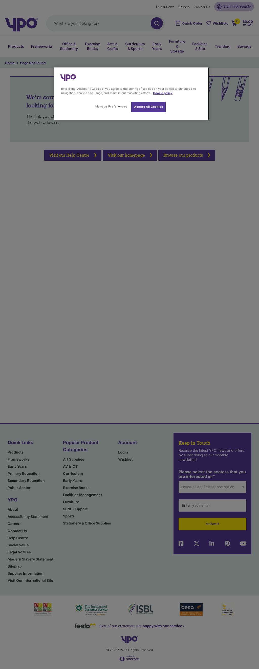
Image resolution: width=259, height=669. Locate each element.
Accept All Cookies (148, 107)
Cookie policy (162, 93)
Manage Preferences (111, 106)
